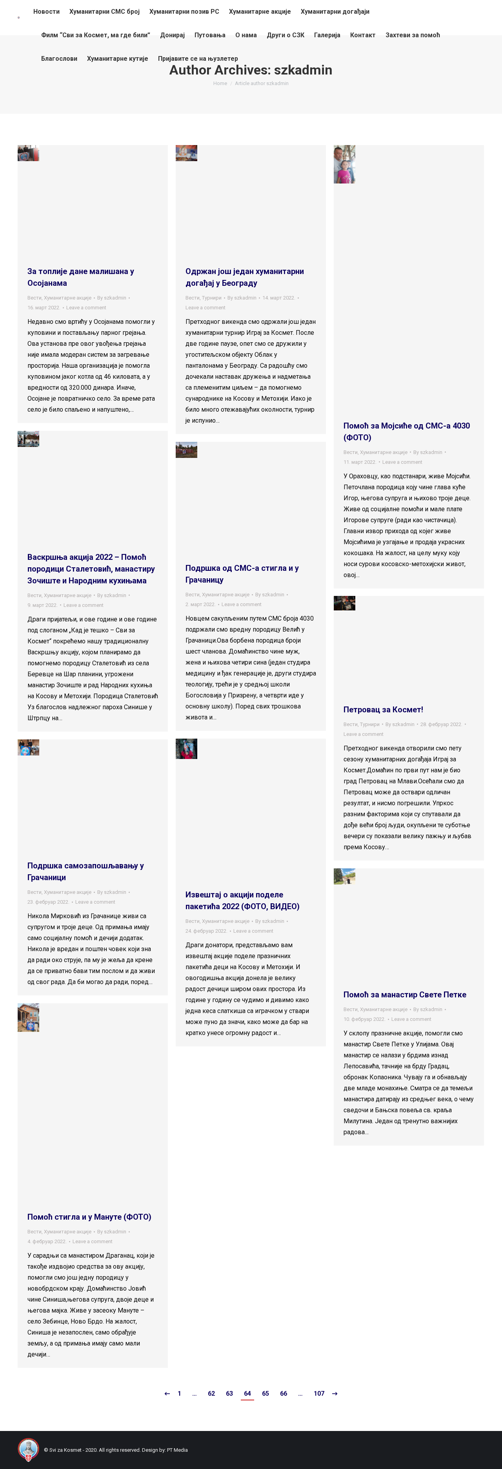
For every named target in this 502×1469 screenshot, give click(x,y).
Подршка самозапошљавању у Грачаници (85, 871)
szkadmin (303, 70)
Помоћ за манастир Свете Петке (405, 994)
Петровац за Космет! (383, 709)
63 (229, 1393)
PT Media (177, 1450)
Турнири (212, 298)
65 (265, 1393)
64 (247, 1393)
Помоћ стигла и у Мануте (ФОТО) (89, 1217)
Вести (34, 298)
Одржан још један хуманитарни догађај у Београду (245, 277)
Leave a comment (86, 308)
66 (283, 1393)
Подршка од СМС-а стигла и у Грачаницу (242, 574)
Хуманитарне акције (67, 298)
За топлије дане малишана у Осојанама (80, 277)
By (111, 298)
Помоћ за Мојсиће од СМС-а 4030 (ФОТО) (407, 431)
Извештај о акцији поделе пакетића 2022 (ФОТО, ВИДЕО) (243, 900)
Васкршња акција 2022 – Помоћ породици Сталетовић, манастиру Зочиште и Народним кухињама (91, 568)
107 (319, 1393)
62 (211, 1393)
